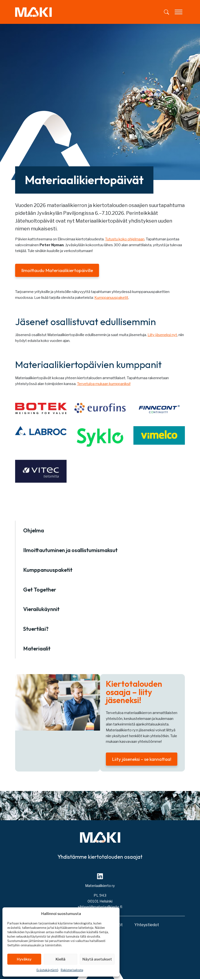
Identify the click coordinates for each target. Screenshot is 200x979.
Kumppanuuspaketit (111, 297)
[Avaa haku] (166, 12)
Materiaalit (36, 648)
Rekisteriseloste (72, 970)
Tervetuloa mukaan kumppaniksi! (103, 384)
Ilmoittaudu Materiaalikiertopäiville (57, 270)
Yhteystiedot (146, 925)
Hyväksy (24, 959)
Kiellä (60, 959)
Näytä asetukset (97, 959)
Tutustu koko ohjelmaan (124, 239)
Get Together (39, 589)
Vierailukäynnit (41, 609)
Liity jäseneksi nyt (162, 335)
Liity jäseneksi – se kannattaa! (141, 759)
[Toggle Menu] (178, 12)
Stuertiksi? (36, 628)
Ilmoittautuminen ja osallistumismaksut (70, 550)
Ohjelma (33, 530)
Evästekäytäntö (47, 970)
